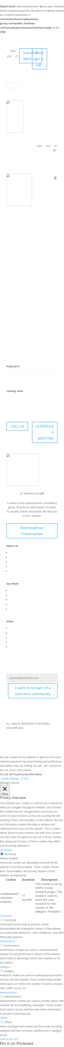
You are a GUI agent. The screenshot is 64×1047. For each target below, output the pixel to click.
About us (14, 552)
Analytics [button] (5, 967)
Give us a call (39, 58)
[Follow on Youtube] (23, 712)
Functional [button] (6, 915)
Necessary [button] (6, 850)
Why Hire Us (16, 571)
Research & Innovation (22, 633)
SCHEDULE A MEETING (45, 432)
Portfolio (14, 604)
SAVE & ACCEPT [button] (9, 1039)
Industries (14, 599)
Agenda (13, 637)
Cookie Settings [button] (10, 778)
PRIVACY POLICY (48, 325)
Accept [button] (24, 778)
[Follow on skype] (55, 72)
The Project (15, 562)
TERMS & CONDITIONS (21, 325)
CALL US (17, 426)
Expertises (15, 595)
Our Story (14, 557)
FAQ (55, 329)
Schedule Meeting (30, 55)
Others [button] (4, 1017)
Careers (13, 647)
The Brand (15, 609)
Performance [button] (7, 941)
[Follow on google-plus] (47, 72)
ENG (12, 51)
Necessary (10, 854)
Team (12, 642)
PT (17, 56)
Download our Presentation (32, 530)
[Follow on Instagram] (53, 58)
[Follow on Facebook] (53, 51)
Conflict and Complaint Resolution (38, 333)
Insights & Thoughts (20, 628)
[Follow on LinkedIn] (53, 65)
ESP (9, 56)
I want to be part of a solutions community (33, 690)
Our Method (16, 590)
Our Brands (15, 566)
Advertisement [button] (8, 992)
